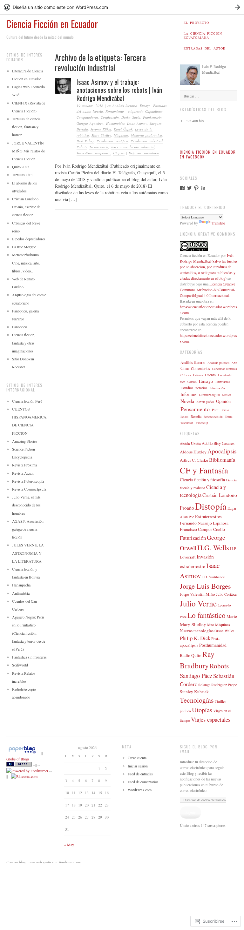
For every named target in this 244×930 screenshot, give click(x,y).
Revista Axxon (23, 473)
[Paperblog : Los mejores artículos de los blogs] (22, 753)
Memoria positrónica (146, 135)
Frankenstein (152, 117)
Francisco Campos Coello (202, 529)
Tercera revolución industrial (132, 146)
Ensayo (145, 105)
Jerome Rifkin (101, 129)
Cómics (192, 382)
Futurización (193, 537)
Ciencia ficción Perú (27, 401)
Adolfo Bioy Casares (218, 443)
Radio (225, 410)
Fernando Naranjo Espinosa (204, 523)
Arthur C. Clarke (194, 460)
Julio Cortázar (226, 594)
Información (217, 388)
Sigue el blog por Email (198, 749)
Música (226, 395)
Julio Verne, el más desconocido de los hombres (26, 504)
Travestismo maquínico (94, 153)
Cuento (210, 374)
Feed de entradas (140, 773)
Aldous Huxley (193, 452)
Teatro (229, 417)
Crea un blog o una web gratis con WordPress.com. (44, 862)
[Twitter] (189, 188)
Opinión (223, 401)
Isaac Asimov (137, 123)
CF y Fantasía (204, 470)
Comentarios (200, 368)
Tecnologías (197, 700)
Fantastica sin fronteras (29, 656)
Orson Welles (224, 630)
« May (69, 844)
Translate (218, 222)
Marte (232, 616)
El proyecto (196, 22)
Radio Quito (190, 655)
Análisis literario (124, 105)
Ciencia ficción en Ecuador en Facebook (208, 154)
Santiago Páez (196, 675)
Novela (98, 111)
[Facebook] (182, 188)
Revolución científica (112, 140)
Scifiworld (20, 664)
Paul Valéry (85, 140)
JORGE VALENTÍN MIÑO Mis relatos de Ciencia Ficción (28, 150)
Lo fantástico (206, 615)
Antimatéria (21, 593)
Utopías (119, 153)
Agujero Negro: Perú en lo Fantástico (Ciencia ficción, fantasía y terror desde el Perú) (28, 633)
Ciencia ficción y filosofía (202, 480)
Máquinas (121, 135)
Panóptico (19, 326)
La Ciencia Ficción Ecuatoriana (203, 35)
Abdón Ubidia (190, 443)
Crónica (198, 375)
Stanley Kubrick (194, 691)
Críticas (185, 375)
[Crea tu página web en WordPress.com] (122, 7)
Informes (188, 394)
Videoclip (202, 423)
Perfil (216, 410)
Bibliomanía (222, 459)
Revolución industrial (147, 140)
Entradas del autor (205, 48)
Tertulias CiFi (22, 174)
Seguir (190, 812)
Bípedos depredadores (28, 238)
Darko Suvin (130, 117)
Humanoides (115, 123)
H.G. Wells (213, 547)
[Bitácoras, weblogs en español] (24, 776)
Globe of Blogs (18, 758)
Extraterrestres (208, 516)
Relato (184, 417)
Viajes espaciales (210, 719)
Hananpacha (21, 584)
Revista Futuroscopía (28, 481)
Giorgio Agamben (90, 123)
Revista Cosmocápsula (29, 489)
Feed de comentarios (143, 781)
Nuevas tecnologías (197, 630)
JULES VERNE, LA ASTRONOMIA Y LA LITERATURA (28, 552)
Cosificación (110, 117)
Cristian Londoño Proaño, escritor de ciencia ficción (26, 206)
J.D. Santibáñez (213, 576)
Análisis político (218, 362)
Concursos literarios (224, 369)
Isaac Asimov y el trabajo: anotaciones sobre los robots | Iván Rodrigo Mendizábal (119, 90)
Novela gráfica (205, 402)
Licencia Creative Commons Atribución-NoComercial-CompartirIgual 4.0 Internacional (207, 289)
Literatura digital (209, 395)
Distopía (211, 506)
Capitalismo (154, 111)
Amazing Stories (24, 441)
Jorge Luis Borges (205, 586)
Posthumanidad (213, 645)
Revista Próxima (24, 464)
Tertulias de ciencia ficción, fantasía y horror (26, 126)
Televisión (186, 423)
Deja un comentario (144, 153)
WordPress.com (140, 789)
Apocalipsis (221, 451)
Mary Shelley (101, 135)
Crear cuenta (137, 757)
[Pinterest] (196, 188)
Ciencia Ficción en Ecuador (52, 24)
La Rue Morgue (24, 246)
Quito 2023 (20, 166)
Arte (234, 363)
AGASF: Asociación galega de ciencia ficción (28, 529)
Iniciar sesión (138, 765)
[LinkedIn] (203, 188)
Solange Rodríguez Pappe (217, 684)
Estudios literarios (193, 387)
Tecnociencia (98, 146)
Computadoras (87, 117)
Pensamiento (114, 111)
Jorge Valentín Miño (197, 594)
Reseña (196, 416)
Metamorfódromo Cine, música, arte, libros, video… (26, 262)
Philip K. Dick (195, 638)
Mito (210, 624)
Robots (82, 146)
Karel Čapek (123, 129)
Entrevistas (222, 381)
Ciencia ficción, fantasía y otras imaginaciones (23, 342)
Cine (184, 368)
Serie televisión (213, 417)
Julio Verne (198, 603)
